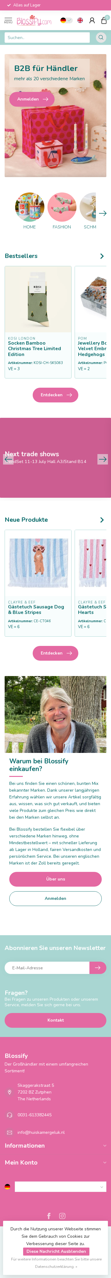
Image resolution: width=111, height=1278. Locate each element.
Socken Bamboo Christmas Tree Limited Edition (34, 348)
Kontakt (55, 1020)
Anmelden (55, 898)
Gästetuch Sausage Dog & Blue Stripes (36, 609)
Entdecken (52, 395)
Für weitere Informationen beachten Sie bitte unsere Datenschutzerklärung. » (56, 1262)
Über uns (55, 879)
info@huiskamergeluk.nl (41, 1132)
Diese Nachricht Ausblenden (56, 1251)
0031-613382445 (34, 1115)
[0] (103, 20)
